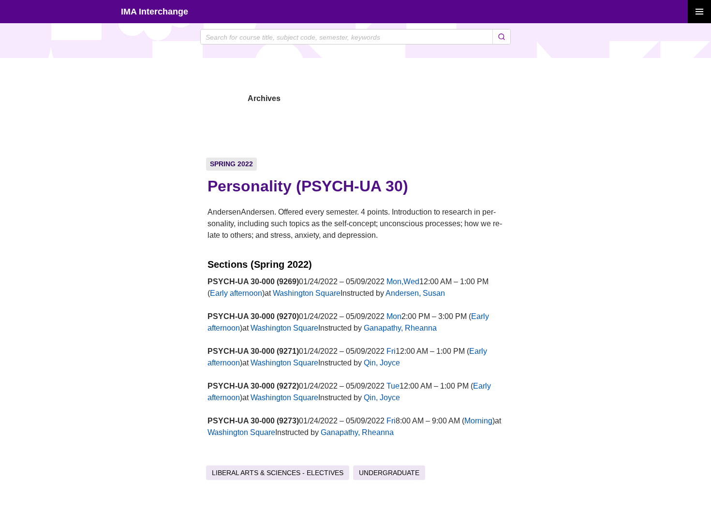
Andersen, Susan (415, 293)
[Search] (501, 36)
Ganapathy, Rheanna (400, 328)
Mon (393, 316)
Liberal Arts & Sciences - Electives (277, 473)
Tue (393, 386)
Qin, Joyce (382, 363)
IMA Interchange (154, 11)
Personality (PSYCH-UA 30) (307, 186)
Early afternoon (236, 293)
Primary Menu (699, 11)
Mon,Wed (402, 281)
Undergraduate (389, 473)
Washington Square (307, 293)
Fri (391, 351)
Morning (478, 421)
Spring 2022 (231, 164)
